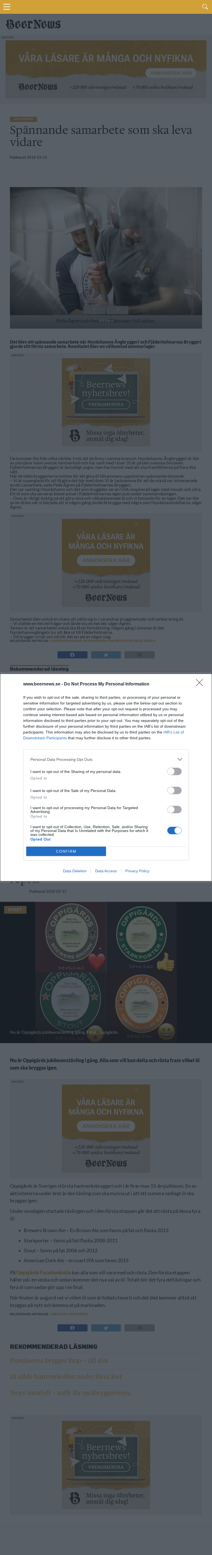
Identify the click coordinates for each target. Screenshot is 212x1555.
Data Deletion (75, 871)
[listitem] (106, 759)
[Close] (201, 684)
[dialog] (106, 777)
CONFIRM (66, 851)
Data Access (106, 871)
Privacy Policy (137, 871)
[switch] (174, 771)
